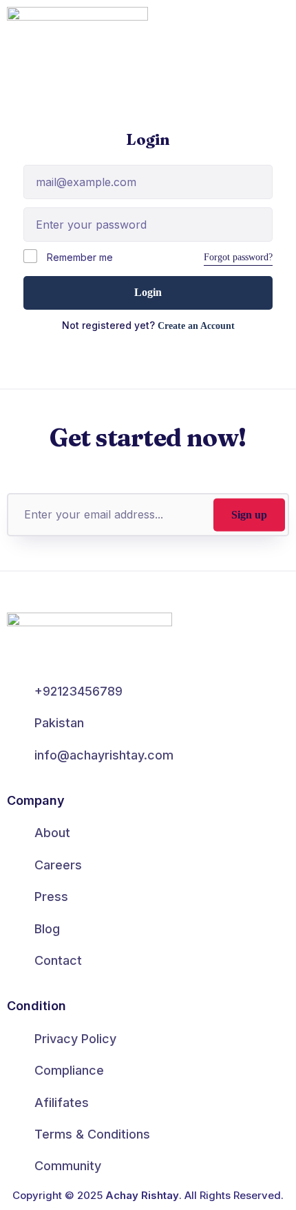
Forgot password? (238, 257)
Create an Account (196, 326)
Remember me (78, 257)
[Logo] (77, 30)
